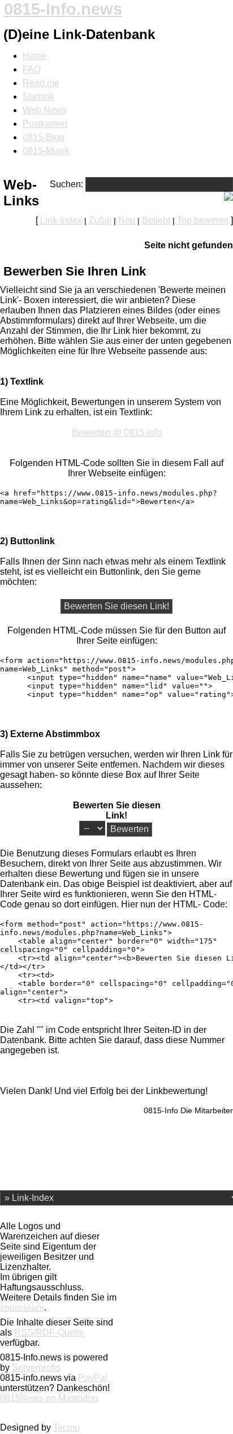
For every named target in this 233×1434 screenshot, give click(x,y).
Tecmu (66, 1427)
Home (35, 56)
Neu (126, 220)
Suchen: (66, 184)
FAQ (32, 69)
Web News (45, 110)
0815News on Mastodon (49, 1398)
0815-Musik (46, 151)
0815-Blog (43, 137)
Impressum (22, 1307)
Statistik (38, 96)
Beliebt (156, 220)
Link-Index (61, 220)
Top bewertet (202, 220)
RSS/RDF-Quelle (49, 1332)
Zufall (100, 220)
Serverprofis (36, 1367)
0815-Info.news (63, 9)
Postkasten (45, 123)
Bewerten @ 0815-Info (117, 432)
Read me (41, 83)
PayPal (92, 1378)
